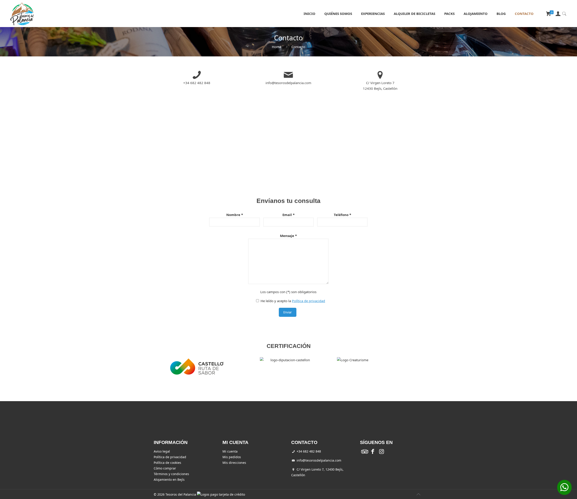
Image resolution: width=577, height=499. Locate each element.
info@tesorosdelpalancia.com (288, 82)
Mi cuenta (230, 451)
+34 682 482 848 (196, 82)
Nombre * (234, 214)
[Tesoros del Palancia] (22, 13)
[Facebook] (373, 452)
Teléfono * (342, 214)
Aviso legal (162, 451)
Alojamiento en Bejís (169, 479)
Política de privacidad (308, 301)
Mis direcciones (234, 462)
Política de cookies (167, 462)
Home (276, 46)
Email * (288, 214)
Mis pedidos (231, 457)
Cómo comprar (165, 468)
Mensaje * (288, 235)
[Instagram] (381, 452)
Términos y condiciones (171, 474)
